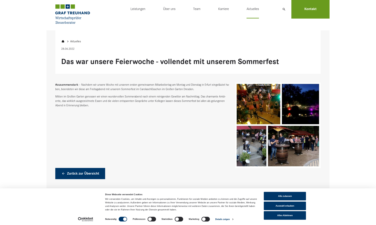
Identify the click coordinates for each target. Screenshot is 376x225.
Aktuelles (253, 9)
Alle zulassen (285, 196)
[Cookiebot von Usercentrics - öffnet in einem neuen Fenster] (85, 219)
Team (197, 9)
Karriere (223, 9)
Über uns (169, 9)
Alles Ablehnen (285, 215)
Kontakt (310, 9)
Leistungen (137, 9)
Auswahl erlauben (285, 206)
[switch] (152, 219)
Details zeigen (222, 219)
